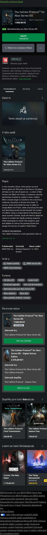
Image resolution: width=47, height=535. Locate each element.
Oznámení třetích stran (18, 530)
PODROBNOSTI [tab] (10, 89)
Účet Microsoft (31, 502)
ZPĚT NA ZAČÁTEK (23, 341)
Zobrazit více (7, 238)
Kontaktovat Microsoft (22, 520)
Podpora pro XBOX (30, 495)
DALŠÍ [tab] (40, 89)
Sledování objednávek (32, 505)
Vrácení (18, 505)
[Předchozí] (37, 98)
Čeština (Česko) (7, 511)
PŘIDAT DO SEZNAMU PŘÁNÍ (20, 48)
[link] (13, 154)
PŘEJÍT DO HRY (23, 388)
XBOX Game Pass (34, 492)
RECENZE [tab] (26, 89)
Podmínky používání (23, 527)
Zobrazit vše (28, 399)
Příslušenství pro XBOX (10, 495)
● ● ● (41, 48)
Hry (1, 508)
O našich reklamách (37, 530)
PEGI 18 (15, 59)
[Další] (42, 98)
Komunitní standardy (15, 498)
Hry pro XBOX (19, 492)
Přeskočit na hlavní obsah (11, 1)
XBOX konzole (6, 492)
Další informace (25, 78)
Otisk (35, 520)
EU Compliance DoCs (9, 533)
